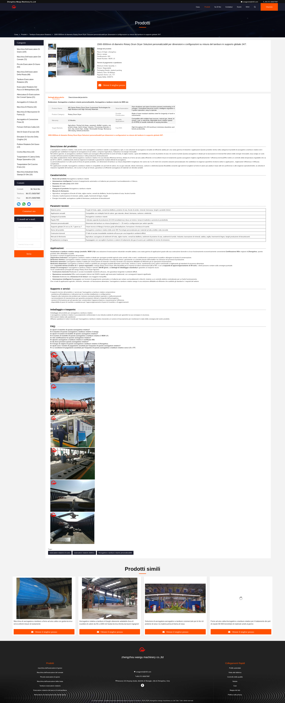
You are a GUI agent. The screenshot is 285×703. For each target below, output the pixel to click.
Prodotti (207, 7)
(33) (28, 132)
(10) (27, 107)
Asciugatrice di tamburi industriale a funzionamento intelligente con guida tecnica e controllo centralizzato (239, 622)
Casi (235, 686)
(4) (27, 120)
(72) (29, 58)
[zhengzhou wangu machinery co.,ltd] (14, 7)
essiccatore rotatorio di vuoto (60, 553)
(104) (28, 50)
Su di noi (217, 7)
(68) (27, 73)
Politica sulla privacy (235, 695)
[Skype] (18, 204)
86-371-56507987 (271, 2)
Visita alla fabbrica (235, 672)
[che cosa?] (24, 204)
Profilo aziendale (235, 668)
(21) (28, 96)
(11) (27, 165)
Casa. (198, 7)
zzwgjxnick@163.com (251, 2)
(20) (28, 88)
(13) (28, 145)
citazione (269, 7)
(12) (28, 127)
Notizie (235, 681)
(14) (27, 138)
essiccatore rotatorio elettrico (84, 553)
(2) (27, 102)
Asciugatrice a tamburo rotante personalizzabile (115, 553)
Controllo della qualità (235, 677)
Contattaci (229, 7)
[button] (52, 77)
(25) (25, 80)
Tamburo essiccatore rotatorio (40, 34)
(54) (28, 65)
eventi (239, 7)
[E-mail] (28, 204)
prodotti (24, 34)
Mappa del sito (235, 690)
